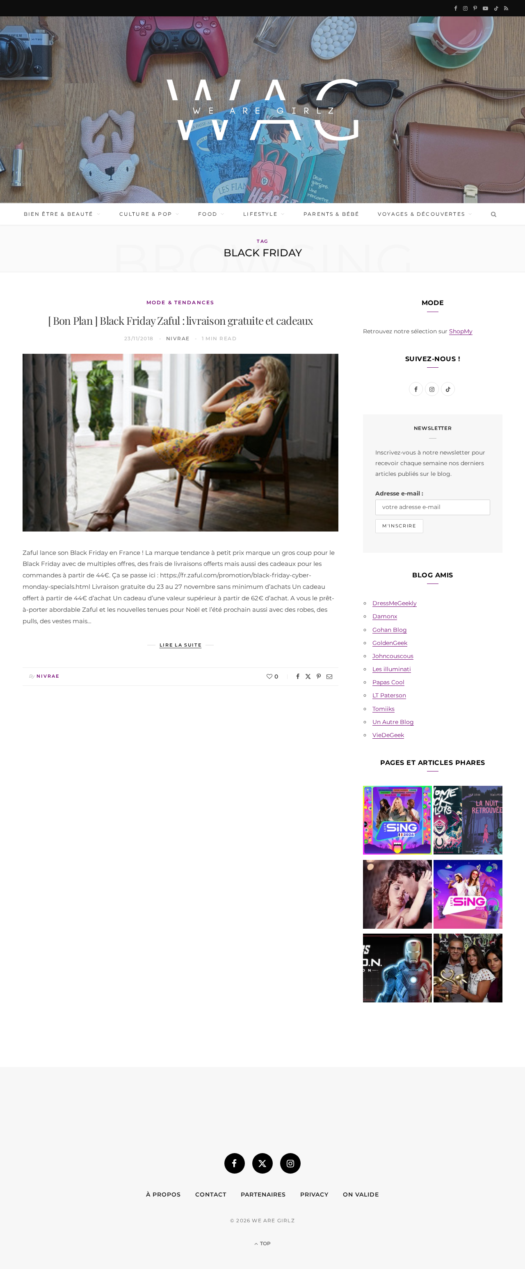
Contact (210, 1194)
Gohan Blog (389, 629)
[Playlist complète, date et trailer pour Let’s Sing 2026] (397, 822)
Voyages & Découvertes (421, 214)
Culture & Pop (145, 214)
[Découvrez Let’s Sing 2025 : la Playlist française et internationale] (468, 896)
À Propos (163, 1194)
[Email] (329, 676)
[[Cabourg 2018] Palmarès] (468, 970)
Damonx (384, 616)
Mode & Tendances (180, 302)
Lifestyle (260, 214)
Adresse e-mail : (399, 493)
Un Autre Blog (393, 722)
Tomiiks (383, 709)
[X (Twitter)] (262, 1163)
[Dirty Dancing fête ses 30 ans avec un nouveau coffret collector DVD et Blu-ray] (397, 896)
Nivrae (178, 338)
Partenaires (263, 1194)
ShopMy (460, 331)
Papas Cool (388, 682)
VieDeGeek (388, 735)
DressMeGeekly (394, 603)
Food (207, 214)
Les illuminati (391, 669)
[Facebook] (297, 676)
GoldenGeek (389, 643)
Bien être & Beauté (59, 214)
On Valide (361, 1194)
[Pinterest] (319, 676)
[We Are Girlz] (262, 109)
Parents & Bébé (331, 214)
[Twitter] (308, 676)
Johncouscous (392, 656)
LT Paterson (389, 695)
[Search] (492, 214)
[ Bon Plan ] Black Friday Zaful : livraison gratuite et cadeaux (180, 320)
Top (265, 1243)
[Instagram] (290, 1163)
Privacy (314, 1194)
